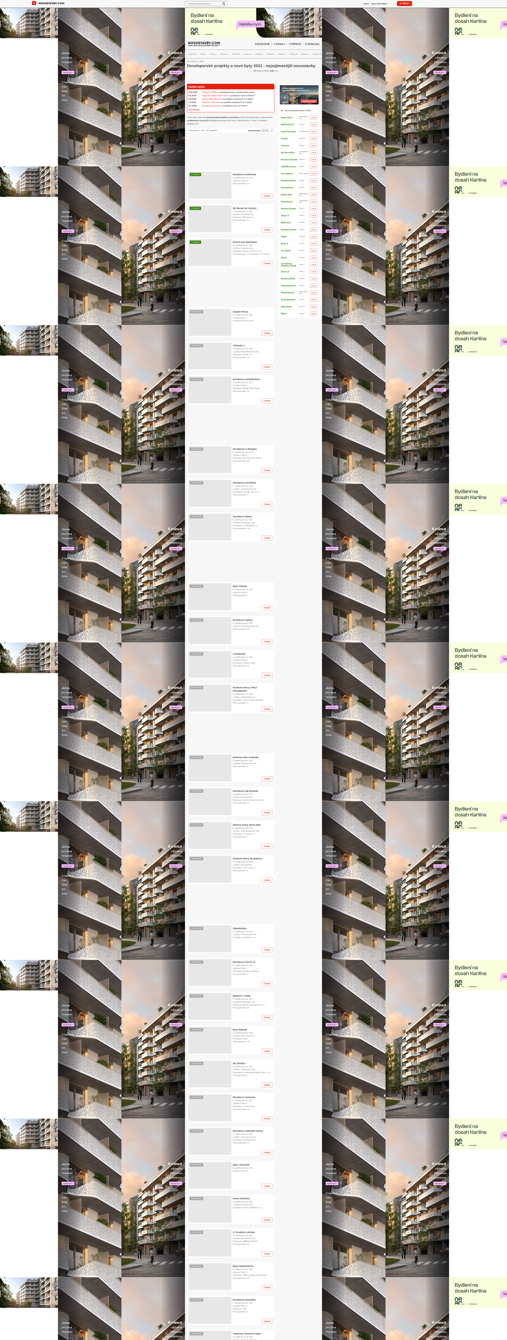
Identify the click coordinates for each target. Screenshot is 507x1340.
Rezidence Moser (242, 511)
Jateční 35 (285, 289)
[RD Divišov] (210, 1074)
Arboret (284, 198)
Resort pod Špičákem (245, 234)
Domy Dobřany (241, 1198)
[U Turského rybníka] (210, 1242)
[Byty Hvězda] (210, 593)
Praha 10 (317, 54)
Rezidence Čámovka (289, 170)
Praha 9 (305, 54)
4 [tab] (214, 187)
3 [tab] (211, 187)
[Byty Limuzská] (210, 1175)
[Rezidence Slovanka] (210, 1310)
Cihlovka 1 (238, 339)
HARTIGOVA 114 (287, 114)
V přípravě (295, 44)
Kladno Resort (286, 107)
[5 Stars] (196, 70)
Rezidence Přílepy (210, 82)
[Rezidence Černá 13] (210, 972)
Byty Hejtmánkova (243, 1266)
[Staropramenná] (230, 265)
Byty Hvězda (240, 583)
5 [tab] (216, 532)
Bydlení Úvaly (286, 282)
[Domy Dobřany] (210, 1209)
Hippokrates (240, 928)
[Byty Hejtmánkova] (210, 1276)
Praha (203, 54)
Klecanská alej (287, 163)
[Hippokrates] (210, 938)
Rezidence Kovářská (244, 478)
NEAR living (286, 226)
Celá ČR (192, 54)
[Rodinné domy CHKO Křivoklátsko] (210, 694)
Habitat (284, 184)
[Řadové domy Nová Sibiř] (210, 833)
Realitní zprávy (380, 4)
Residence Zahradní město (248, 1130)
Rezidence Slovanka (244, 1299)
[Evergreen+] (299, 77)
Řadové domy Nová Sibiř (246, 823)
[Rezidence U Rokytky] (210, 454)
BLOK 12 (284, 233)
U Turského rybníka (243, 1232)
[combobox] (267, 121)
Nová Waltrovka (287, 247)
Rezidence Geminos (244, 1097)
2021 (251, 170)
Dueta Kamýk (286, 156)
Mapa (366, 4)
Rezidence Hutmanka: (211, 95)
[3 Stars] (192, 70)
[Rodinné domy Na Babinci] (210, 867)
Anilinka (284, 128)
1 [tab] (205, 187)
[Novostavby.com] (51, 3)
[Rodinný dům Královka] (210, 766)
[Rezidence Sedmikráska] (210, 383)
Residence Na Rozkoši (245, 789)
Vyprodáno (196, 305)
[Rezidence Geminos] (210, 1107)
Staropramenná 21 (288, 205)
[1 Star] (188, 70)
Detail (267, 188)
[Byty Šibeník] (210, 1040)
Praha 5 (259, 54)
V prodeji (279, 44)
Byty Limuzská (240, 1164)
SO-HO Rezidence (288, 275)
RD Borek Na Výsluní (244, 200)
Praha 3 (236, 54)
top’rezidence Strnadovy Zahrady (288, 240)
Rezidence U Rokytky (244, 444)
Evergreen (285, 177)
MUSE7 (284, 135)
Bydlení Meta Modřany (211, 89)
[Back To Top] (500, 1337)
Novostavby (192, 61)
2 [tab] (208, 187)
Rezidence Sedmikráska (246, 372)
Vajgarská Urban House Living (215, 85)
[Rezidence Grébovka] (210, 177)
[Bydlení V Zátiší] (210, 1006)
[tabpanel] (210, 177)
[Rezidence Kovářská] (210, 488)
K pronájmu (312, 44)
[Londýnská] (210, 661)
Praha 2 (224, 54)
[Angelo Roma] (210, 315)
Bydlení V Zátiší (241, 995)
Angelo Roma (240, 305)
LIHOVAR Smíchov (288, 261)
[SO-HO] (230, 126)
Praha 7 (282, 54)
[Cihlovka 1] (210, 349)
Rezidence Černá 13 (244, 962)
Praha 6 (270, 54)
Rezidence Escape (288, 303)
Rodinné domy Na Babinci (247, 857)
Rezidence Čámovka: (211, 92)
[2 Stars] (190, 70)
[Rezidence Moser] (210, 522)
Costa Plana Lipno (288, 121)
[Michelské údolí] (230, 543)
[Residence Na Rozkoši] (210, 800)
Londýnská (238, 650)
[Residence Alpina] (210, 627)
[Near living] (230, 404)
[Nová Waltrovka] (230, 888)
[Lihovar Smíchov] (230, 715)
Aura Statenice (287, 254)
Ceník (313, 107)
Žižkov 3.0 (285, 212)
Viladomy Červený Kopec (247, 1333)
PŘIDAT (405, 3)
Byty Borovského (288, 219)
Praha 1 (213, 54)
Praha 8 (293, 54)
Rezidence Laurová (288, 191)
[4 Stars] (194, 70)
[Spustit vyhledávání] (223, 3)
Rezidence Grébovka (244, 166)
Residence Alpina (242, 616)
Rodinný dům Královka (245, 755)
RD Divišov (239, 1063)
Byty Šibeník (239, 1029)
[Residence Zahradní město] (210, 1141)
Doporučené (262, 44)
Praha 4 (247, 54)
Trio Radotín (286, 296)
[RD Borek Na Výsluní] (210, 210)
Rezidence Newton (288, 142)
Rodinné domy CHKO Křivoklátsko (251, 684)
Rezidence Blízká (288, 268)
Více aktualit (194, 100)
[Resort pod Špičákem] (210, 244)
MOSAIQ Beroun (287, 149)
